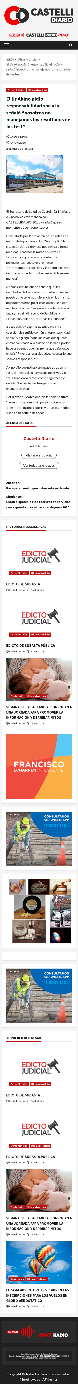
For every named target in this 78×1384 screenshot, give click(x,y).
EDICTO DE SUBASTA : (24, 584)
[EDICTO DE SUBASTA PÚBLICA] (39, 618)
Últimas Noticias (37, 90)
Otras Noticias (15, 90)
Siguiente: (38, 501)
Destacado (17, 696)
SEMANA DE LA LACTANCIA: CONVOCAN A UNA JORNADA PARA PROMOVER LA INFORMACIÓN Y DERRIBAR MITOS (39, 712)
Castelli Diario (19, 136)
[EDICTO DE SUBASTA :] (39, 556)
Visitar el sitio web (39, 455)
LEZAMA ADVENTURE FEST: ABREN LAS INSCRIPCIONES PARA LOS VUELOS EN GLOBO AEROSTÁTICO (37, 1295)
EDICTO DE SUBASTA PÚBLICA (30, 645)
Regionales (17, 1279)
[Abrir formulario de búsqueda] (70, 45)
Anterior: (37, 485)
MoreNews (28, 1379)
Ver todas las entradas (39, 465)
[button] (6, 45)
